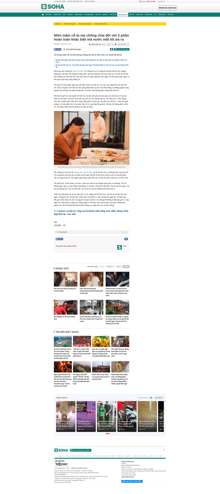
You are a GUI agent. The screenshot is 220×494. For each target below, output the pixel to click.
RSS (161, 456)
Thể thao (113, 14)
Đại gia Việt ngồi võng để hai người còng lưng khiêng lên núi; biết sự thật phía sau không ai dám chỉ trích (91, 61)
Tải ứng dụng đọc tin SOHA (81, 450)
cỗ (64, 225)
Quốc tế (105, 14)
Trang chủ (60, 456)
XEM (126, 266)
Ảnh (156, 456)
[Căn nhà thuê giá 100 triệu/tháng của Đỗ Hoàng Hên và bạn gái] (91, 279)
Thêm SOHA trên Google (73, 49)
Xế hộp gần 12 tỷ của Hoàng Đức (64, 318)
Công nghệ (161, 14)
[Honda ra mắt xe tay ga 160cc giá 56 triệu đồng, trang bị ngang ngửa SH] (127, 416)
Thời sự (70, 14)
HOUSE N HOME (60, 1)
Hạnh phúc (57, 14)
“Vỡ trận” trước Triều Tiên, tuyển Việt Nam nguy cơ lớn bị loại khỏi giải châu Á (82, 352)
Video (151, 456)
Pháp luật (139, 14)
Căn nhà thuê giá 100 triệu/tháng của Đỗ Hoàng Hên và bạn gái (91, 291)
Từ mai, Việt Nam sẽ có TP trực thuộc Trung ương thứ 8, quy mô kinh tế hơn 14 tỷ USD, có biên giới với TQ (62, 353)
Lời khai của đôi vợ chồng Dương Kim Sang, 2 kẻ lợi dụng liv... (86, 424)
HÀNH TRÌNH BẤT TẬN (75, 1)
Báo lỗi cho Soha (123, 49)
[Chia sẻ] (57, 49)
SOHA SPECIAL (90, 1)
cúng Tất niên (78, 71)
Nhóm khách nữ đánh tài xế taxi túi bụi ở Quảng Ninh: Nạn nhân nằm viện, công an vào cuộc (117, 292)
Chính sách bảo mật (127, 477)
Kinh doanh (78, 14)
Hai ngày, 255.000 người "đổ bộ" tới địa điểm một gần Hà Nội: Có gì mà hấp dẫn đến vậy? (81, 379)
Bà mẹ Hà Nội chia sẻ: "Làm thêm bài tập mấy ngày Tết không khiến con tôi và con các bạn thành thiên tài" (92, 66)
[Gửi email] (111, 49)
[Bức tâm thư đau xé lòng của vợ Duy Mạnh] (65, 279)
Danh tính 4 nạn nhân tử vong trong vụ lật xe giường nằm (100, 376)
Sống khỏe (148, 14)
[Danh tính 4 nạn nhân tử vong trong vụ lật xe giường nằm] (101, 366)
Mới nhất (49, 14)
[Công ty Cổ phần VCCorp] (82, 463)
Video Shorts (61, 398)
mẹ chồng (58, 225)
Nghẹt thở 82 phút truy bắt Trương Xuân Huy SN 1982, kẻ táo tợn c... (147, 424)
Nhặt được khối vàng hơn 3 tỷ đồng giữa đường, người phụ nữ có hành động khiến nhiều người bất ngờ (119, 379)
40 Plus (98, 14)
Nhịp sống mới (122, 14)
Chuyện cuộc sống (85, 24)
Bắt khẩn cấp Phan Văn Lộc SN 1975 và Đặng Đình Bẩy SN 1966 (106, 424)
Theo (92, 232)
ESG (64, 14)
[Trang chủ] (52, 8)
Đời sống (170, 14)
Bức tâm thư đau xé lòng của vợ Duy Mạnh (65, 290)
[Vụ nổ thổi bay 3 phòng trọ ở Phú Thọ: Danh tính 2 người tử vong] (91, 307)
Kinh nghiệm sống (101, 24)
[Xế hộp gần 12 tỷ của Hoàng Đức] (65, 307)
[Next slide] (161, 417)
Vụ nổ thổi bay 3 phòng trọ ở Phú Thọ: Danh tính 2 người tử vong (91, 319)
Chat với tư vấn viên (133, 481)
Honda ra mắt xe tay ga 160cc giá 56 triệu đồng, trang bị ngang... (126, 424)
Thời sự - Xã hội (70, 456)
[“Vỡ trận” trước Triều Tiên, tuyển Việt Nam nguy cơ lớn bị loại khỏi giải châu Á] (82, 341)
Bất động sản (89, 14)
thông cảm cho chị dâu (83, 172)
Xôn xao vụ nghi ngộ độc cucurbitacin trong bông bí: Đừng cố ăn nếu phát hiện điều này (101, 352)
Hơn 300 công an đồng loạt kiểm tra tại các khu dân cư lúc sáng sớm (120, 352)
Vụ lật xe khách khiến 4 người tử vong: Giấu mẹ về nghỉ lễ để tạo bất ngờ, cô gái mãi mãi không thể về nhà (117, 320)
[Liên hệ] (126, 239)
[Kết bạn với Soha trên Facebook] (119, 247)
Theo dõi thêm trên (143, 398)
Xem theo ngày (92, 266)
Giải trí (131, 14)
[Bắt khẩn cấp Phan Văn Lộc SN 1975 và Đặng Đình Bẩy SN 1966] (106, 416)
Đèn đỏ (58, 24)
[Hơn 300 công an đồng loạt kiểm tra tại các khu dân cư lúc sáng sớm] (120, 341)
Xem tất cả (159, 398)
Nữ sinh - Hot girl (69, 24)
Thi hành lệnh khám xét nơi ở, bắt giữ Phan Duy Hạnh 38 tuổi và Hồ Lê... (65, 424)
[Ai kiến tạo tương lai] (167, 8)
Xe (155, 14)
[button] (107, 433)
